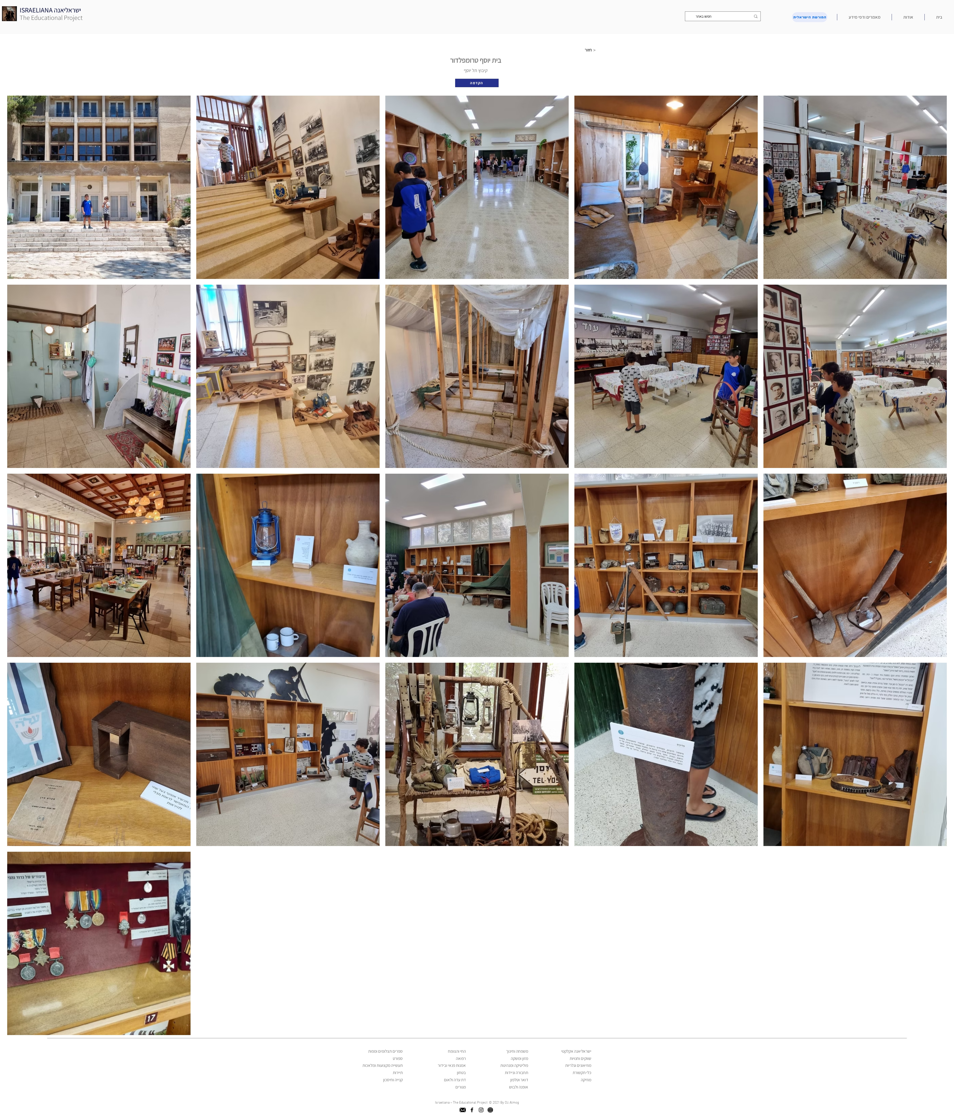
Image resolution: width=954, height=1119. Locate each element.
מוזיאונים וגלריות (578, 1065)
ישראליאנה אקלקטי (576, 1051)
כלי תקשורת (582, 1072)
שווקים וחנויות (580, 1058)
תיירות (398, 1072)
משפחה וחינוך (517, 1051)
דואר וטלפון (519, 1079)
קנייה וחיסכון (393, 1079)
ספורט (398, 1058)
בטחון (461, 1072)
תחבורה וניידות (516, 1072)
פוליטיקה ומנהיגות (514, 1065)
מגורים (460, 1087)
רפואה (461, 1058)
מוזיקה (586, 1079)
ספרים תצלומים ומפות (385, 1051)
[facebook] (472, 1110)
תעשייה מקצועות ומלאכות (382, 1065)
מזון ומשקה (519, 1058)
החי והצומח (457, 1051)
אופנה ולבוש (518, 1087)
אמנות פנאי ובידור (452, 1065)
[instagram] (481, 1110)
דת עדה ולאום (455, 1079)
